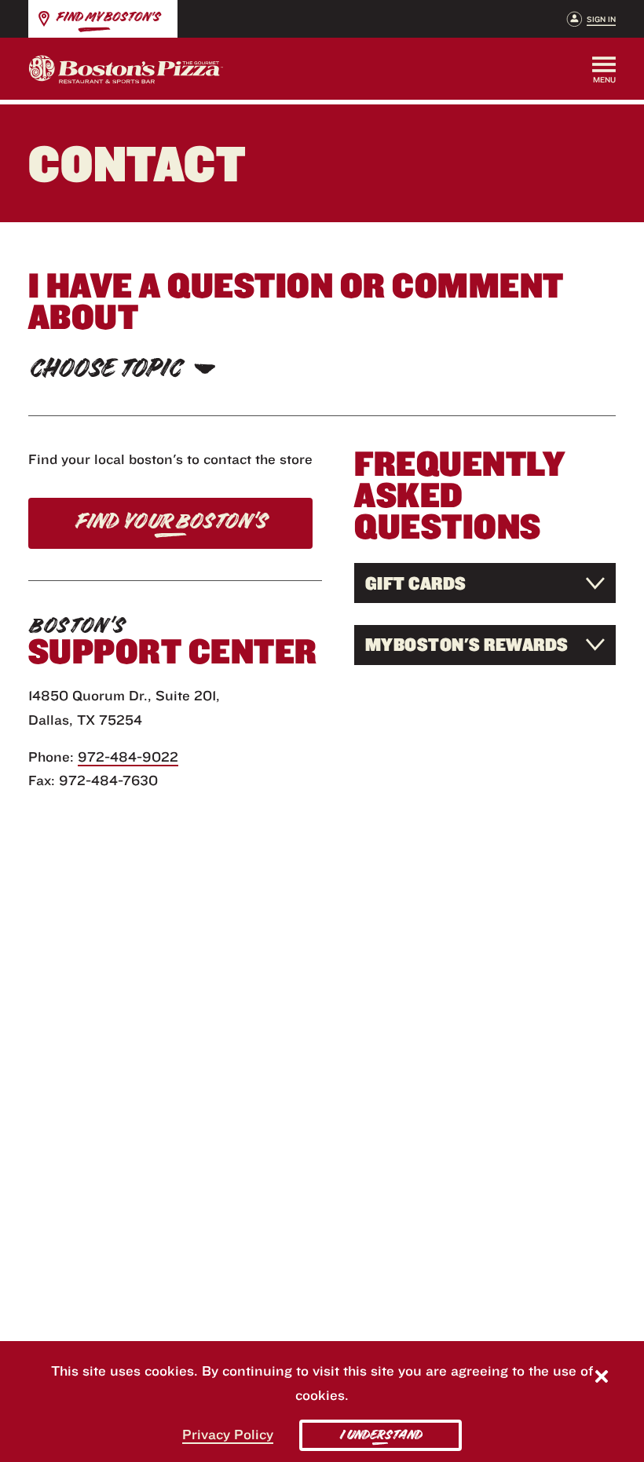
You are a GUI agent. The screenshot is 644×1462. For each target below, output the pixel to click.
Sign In (601, 19)
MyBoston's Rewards (467, 644)
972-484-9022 (128, 756)
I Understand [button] (380, 1435)
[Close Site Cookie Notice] (601, 1378)
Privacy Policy (227, 1434)
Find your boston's (170, 521)
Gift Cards (416, 583)
